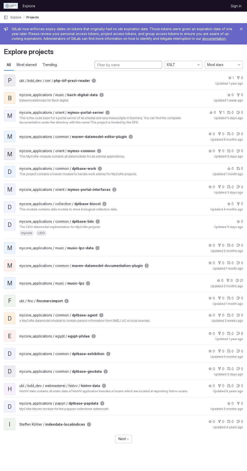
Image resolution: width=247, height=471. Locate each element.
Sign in (236, 6)
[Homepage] (11, 6)
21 (241, 280)
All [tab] (9, 65)
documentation (214, 38)
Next (122, 439)
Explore (29, 6)
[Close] (241, 29)
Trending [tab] (49, 65)
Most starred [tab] (27, 65)
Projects (32, 17)
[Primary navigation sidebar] (6, 17)
